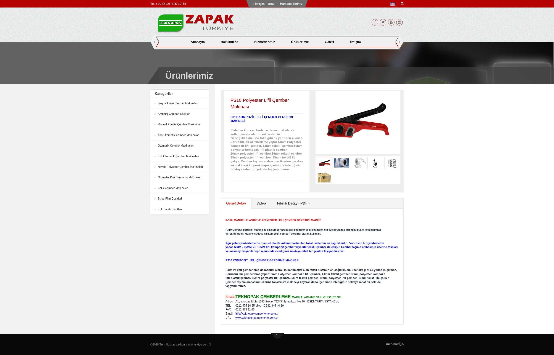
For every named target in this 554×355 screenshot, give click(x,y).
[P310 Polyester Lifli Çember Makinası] (358, 122)
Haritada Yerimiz (291, 3)
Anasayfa (198, 42)
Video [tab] (261, 203)
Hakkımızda (229, 42)
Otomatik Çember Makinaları (176, 145)
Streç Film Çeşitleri (170, 198)
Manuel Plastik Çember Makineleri (179, 124)
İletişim (355, 42)
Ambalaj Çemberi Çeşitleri (174, 113)
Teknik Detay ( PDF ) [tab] (292, 203)
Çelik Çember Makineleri (173, 188)
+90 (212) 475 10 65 (171, 3)
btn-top (277, 336)
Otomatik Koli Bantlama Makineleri (179, 177)
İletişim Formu (265, 3)
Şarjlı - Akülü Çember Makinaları (178, 103)
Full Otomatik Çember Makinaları (178, 156)
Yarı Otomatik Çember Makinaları (179, 135)
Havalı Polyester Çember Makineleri (180, 166)
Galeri (329, 42)
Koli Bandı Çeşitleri (170, 209)
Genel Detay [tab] (236, 203)
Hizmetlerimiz (264, 42)
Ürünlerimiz (300, 42)
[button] (393, 4)
